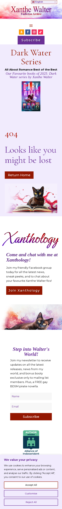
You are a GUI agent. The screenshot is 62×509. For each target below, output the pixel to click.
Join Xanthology (24, 290)
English (39, 2)
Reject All (31, 502)
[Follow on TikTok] (40, 32)
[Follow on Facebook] (27, 32)
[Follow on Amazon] (21, 32)
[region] (31, 482)
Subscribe (31, 40)
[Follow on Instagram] (34, 32)
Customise (31, 493)
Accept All (31, 485)
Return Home (19, 175)
